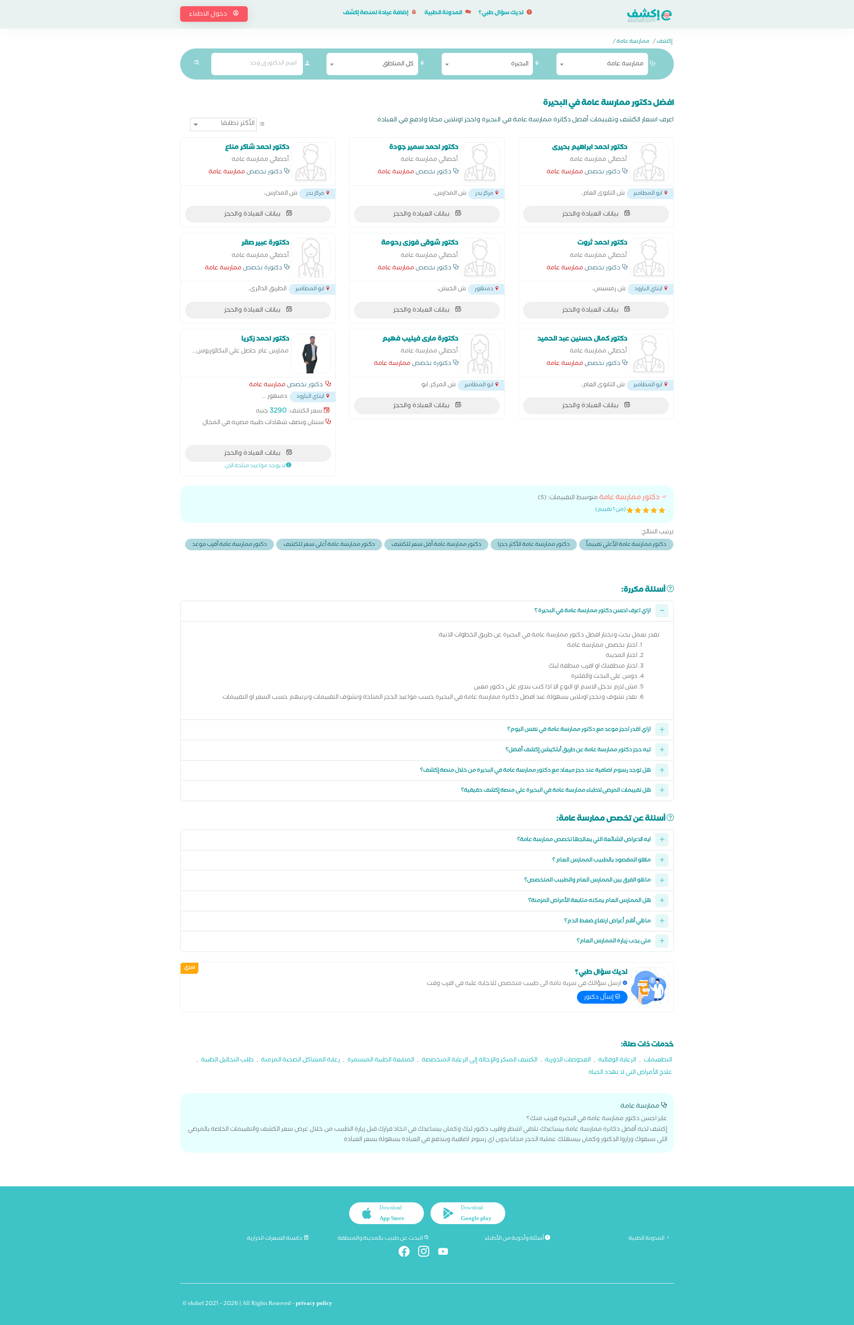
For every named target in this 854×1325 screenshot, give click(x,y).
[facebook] (408, 1253)
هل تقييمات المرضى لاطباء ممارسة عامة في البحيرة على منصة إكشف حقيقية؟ (556, 791)
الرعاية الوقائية (617, 1061)
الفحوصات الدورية (568, 1061)
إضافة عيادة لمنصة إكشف (376, 13)
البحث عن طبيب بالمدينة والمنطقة (381, 1239)
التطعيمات (658, 1061)
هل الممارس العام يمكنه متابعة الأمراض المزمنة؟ (589, 901)
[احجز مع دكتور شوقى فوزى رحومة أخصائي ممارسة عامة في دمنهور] (480, 257)
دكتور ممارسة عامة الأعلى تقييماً (626, 545)
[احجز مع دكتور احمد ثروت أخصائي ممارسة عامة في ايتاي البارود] (649, 257)
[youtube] (447, 1253)
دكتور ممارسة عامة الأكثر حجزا (534, 545)
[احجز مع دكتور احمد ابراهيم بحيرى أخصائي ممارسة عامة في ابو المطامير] (649, 162)
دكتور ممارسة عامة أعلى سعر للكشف (329, 545)
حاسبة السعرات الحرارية (275, 1239)
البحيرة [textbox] (519, 64)
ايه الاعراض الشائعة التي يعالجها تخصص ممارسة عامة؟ (584, 840)
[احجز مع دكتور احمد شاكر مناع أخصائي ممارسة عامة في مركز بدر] (310, 162)
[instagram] (427, 1253)
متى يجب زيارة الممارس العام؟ (614, 942)
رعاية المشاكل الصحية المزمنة (300, 1061)
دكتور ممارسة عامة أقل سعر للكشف (436, 545)
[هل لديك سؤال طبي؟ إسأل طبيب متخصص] (649, 987)
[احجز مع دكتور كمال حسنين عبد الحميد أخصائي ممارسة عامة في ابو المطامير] (649, 353)
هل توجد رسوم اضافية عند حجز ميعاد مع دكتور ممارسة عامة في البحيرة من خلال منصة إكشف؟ (535, 771)
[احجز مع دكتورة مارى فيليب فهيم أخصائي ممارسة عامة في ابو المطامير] (480, 353)
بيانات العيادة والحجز (591, 214)
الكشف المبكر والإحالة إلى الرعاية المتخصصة (479, 1061)
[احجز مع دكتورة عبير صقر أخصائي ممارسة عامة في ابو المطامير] (310, 257)
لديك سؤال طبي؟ (501, 13)
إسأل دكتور (599, 998)
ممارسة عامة (632, 42)
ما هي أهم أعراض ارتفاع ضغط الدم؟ (607, 922)
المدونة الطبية (443, 13)
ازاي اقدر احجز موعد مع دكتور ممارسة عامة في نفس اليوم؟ (579, 730)
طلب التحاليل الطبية (227, 1061)
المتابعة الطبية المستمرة (380, 1061)
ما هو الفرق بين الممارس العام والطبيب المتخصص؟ (587, 881)
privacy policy (314, 1304)
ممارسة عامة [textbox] (625, 64)
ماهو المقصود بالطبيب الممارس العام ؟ (601, 861)
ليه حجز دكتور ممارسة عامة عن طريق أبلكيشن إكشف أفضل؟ (578, 750)
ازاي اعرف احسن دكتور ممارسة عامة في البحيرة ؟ (593, 611)
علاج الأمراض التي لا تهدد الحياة (630, 1073)
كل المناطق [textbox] (398, 64)
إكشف (665, 42)
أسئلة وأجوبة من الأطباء (515, 1239)
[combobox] (602, 64)
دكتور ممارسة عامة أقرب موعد (229, 545)
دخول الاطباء (208, 14)
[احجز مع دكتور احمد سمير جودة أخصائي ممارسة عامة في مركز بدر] (480, 162)
